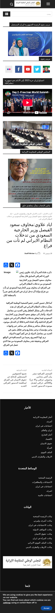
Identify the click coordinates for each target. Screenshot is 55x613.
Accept (46, 608)
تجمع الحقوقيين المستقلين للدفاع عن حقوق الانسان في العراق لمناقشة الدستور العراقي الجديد (15, 379)
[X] (12, 265)
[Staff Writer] (39, 253)
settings (7, 602)
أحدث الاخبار (47, 213)
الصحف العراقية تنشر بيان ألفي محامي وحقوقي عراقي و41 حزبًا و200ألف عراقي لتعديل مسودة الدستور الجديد (40, 379)
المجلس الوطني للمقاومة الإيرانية (36, 152)
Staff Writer (29, 253)
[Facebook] (18, 265)
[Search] (6, 14)
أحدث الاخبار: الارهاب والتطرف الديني (27, 213)
